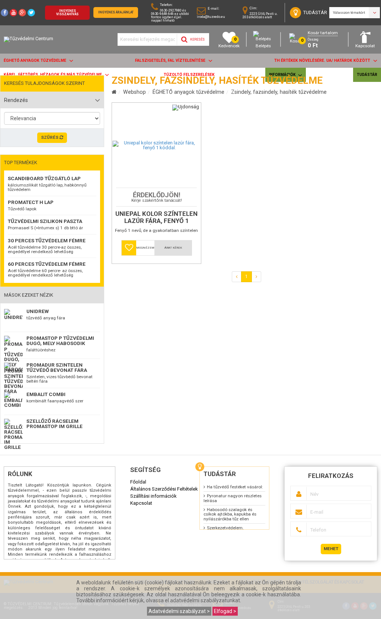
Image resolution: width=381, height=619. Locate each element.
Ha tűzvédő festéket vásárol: (235, 486)
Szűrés (50, 137)
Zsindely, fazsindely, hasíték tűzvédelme (279, 92)
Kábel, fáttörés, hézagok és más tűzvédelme (53, 74)
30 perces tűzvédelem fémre (47, 240)
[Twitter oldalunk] (31, 12)
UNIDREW (37, 311)
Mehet (331, 548)
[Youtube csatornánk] (13, 12)
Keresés (197, 39)
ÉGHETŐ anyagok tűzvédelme (35, 60)
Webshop (134, 92)
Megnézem (145, 247)
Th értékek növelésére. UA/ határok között (322, 60)
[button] (129, 247)
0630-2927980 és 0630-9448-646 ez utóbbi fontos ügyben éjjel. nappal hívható (170, 15)
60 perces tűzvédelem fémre (47, 264)
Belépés (263, 45)
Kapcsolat (365, 45)
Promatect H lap (31, 202)
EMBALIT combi (45, 394)
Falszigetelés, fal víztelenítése (170, 60)
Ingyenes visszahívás (67, 12)
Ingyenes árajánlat (116, 12)
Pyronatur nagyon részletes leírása (233, 498)
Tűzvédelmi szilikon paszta (45, 221)
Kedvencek (229, 42)
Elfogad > (225, 611)
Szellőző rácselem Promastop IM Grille (54, 423)
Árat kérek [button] (173, 247)
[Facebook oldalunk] (4, 12)
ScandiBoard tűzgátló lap (44, 178)
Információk (282, 75)
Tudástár (367, 75)
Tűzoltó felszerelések (189, 74)
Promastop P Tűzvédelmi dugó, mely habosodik (60, 340)
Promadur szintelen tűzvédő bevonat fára (56, 367)
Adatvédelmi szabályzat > (179, 611)
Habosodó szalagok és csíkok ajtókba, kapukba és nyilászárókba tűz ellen (230, 514)
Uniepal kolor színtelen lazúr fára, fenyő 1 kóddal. (156, 217)
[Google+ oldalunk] (22, 12)
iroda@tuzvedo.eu (211, 17)
